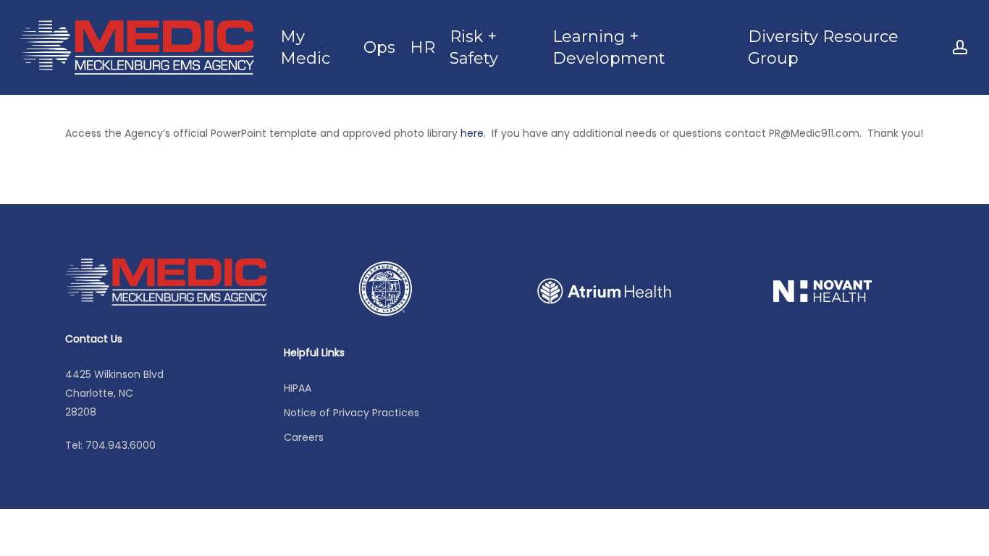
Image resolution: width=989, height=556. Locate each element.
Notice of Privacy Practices (351, 412)
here (472, 133)
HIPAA (297, 388)
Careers (304, 437)
